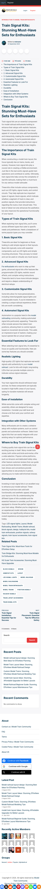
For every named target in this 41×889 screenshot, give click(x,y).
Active (10, 862)
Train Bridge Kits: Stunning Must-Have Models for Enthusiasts (20, 554)
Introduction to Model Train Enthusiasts (18, 20)
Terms (4, 737)
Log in (25, 10)
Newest (4, 862)
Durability (7, 88)
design (15, 529)
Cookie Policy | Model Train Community (17, 747)
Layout (24, 524)
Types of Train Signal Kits (14, 67)
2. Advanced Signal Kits (13, 73)
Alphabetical (23, 862)
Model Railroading (10, 581)
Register (33, 10)
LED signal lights (13, 524)
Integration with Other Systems (16, 94)
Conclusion (8, 100)
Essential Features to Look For (16, 82)
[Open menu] (37, 10)
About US (5, 752)
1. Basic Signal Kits (11, 70)
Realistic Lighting (10, 85)
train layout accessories (17, 535)
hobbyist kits (24, 529)
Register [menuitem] (10, 3)
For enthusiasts (8, 266)
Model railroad (29, 527)
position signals (22, 532)
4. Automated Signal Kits (13, 79)
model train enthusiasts (13, 585)
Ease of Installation (11, 91)
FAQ (3, 732)
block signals (7, 529)
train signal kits (10, 602)
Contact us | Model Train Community (16, 727)
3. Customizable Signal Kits (15, 76)
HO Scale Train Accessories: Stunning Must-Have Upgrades (19, 561)
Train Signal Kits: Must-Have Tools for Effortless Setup (17, 547)
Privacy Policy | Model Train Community (18, 742)
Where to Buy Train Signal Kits (16, 97)
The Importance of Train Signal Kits (18, 64)
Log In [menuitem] (3, 3)
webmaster (17, 42)
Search (6, 635)
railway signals (9, 594)
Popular (15, 862)
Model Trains (17, 527)
